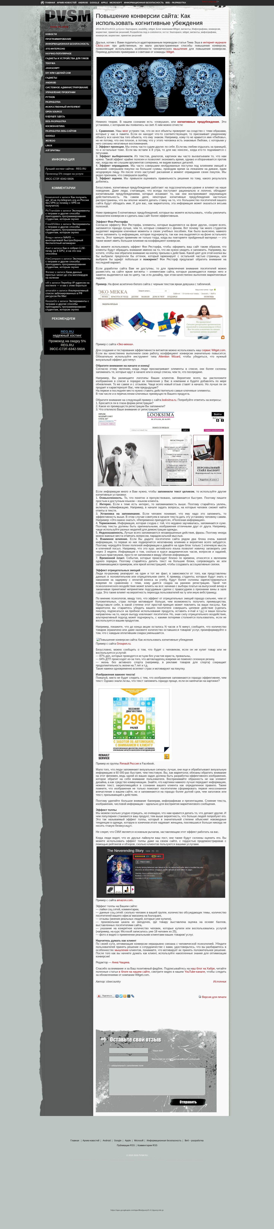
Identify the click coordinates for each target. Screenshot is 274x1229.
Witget (170, 51)
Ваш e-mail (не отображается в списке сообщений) (176, 1059)
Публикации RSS (126, 1145)
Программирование (58, 39)
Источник (219, 981)
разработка (53, 102)
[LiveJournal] (133, 996)
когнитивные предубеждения (198, 121)
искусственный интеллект (62, 107)
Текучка (50, 63)
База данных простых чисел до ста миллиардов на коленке (66, 275)
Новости (51, 34)
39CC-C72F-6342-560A (59, 178)
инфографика (208, 32)
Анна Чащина (120, 962)
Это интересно (55, 48)
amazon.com (125, 900)
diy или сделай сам (58, 73)
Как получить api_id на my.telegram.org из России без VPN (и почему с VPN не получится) (67, 201)
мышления (180, 48)
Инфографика (199, 29)
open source (53, 111)
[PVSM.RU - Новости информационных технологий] (67, 17)
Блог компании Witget (168, 29)
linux (48, 145)
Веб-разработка (55, 121)
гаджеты (51, 78)
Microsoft (116, 2)
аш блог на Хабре (203, 968)
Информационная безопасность (144, 2)
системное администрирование (66, 87)
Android (83, 2)
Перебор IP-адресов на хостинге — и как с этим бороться (67, 284)
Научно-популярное (58, 53)
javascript (52, 68)
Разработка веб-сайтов (60, 131)
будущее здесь (55, 116)
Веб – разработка (176, 2)
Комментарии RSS (147, 1145)
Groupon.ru (123, 643)
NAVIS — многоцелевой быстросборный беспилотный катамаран (64, 240)
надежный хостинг (67, 333)
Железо (50, 140)
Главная (50, 2)
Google (94, 2)
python (50, 97)
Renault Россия (129, 763)
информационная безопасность (67, 44)
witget (152, 29)
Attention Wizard (169, 356)
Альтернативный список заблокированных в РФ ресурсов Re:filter (66, 293)
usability (142, 29)
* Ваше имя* (157, 1051)
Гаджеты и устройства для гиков (67, 58)
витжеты (186, 29)
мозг (125, 130)
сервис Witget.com (213, 350)
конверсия (214, 29)
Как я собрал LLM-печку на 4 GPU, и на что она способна (65, 251)
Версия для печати (214, 997)
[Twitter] (121, 996)
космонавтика (55, 126)
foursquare (131, 29)
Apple (104, 2)
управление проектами (60, 92)
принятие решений (118, 32)
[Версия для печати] (199, 997)
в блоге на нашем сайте (134, 971)
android (50, 82)
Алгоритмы (52, 150)
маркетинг (101, 32)
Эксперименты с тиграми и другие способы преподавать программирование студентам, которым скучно (67, 214)
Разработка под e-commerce (145, 32)
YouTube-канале (195, 971)
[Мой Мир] (129, 996)
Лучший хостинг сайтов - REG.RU (65, 168)
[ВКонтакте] (117, 996)
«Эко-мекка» (125, 344)
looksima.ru (169, 399)
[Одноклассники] (125, 996)
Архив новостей (66, 2)
